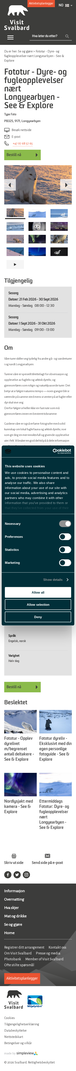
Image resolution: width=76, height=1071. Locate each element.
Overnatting (14, 899)
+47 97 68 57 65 (23, 143)
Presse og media (48, 953)
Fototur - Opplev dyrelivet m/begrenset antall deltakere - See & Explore (19, 749)
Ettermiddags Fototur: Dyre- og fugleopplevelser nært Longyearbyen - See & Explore (54, 814)
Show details (52, 579)
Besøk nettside (21, 130)
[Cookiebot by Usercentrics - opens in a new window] (53, 451)
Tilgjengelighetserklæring (21, 1024)
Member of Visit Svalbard (44, 959)
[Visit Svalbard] (13, 1000)
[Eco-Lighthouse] (35, 1002)
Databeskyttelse (15, 1030)
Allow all (38, 592)
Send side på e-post (47, 862)
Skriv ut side (13, 862)
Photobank (12, 959)
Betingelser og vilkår (18, 1043)
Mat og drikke (15, 916)
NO (61, 5)
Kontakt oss (57, 947)
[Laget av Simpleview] (21, 1054)
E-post (16, 136)
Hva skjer (11, 908)
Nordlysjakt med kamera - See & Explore (18, 806)
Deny (38, 617)
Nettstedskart (13, 1037)
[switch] (65, 536)
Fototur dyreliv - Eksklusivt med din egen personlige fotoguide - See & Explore (55, 749)
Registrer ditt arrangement (24, 947)
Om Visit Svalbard (18, 953)
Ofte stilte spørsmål (19, 965)
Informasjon (14, 891)
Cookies (9, 1018)
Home (9, 933)
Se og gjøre (13, 924)
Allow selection (38, 604)
